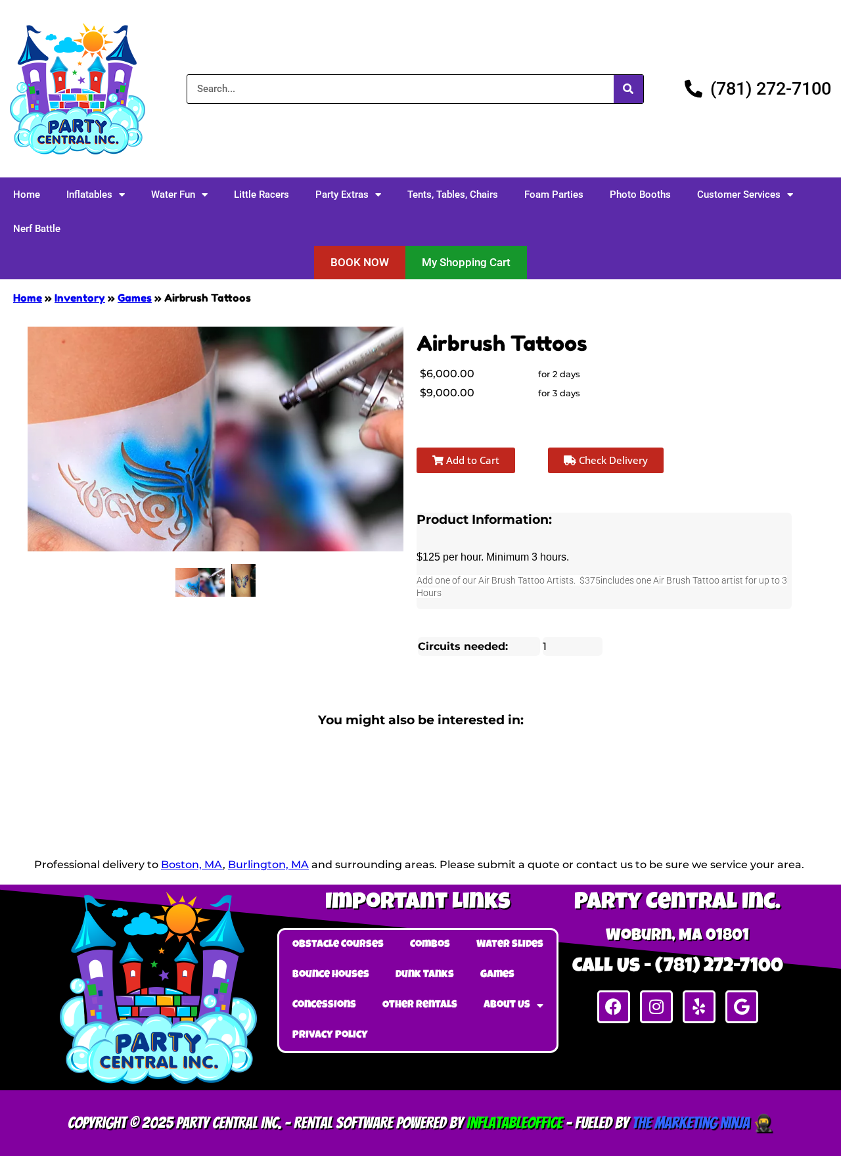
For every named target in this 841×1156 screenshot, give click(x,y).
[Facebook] (613, 1006)
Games (135, 297)
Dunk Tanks (425, 975)
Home (26, 194)
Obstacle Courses (338, 945)
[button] (359, 262)
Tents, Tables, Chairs (452, 194)
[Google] (741, 1006)
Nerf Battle (36, 229)
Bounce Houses (330, 975)
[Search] (628, 89)
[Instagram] (656, 1006)
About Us (507, 1005)
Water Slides (509, 945)
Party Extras (342, 194)
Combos (430, 945)
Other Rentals (419, 1005)
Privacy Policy (330, 1035)
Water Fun (173, 194)
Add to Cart (471, 460)
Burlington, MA (268, 864)
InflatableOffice (514, 1123)
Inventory (80, 297)
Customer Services (739, 194)
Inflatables (89, 194)
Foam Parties (553, 194)
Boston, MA (192, 864)
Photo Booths (640, 194)
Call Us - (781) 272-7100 (677, 967)
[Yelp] (699, 1006)
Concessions (324, 1005)
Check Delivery (612, 460)
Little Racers (261, 194)
